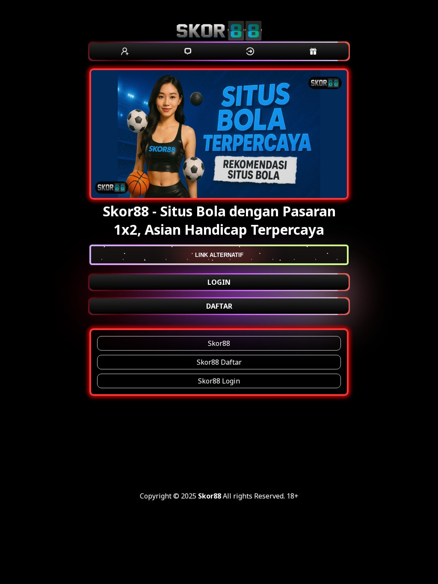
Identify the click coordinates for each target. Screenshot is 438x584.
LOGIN (219, 282)
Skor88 (219, 343)
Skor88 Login (219, 381)
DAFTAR (219, 306)
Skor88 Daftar (219, 362)
